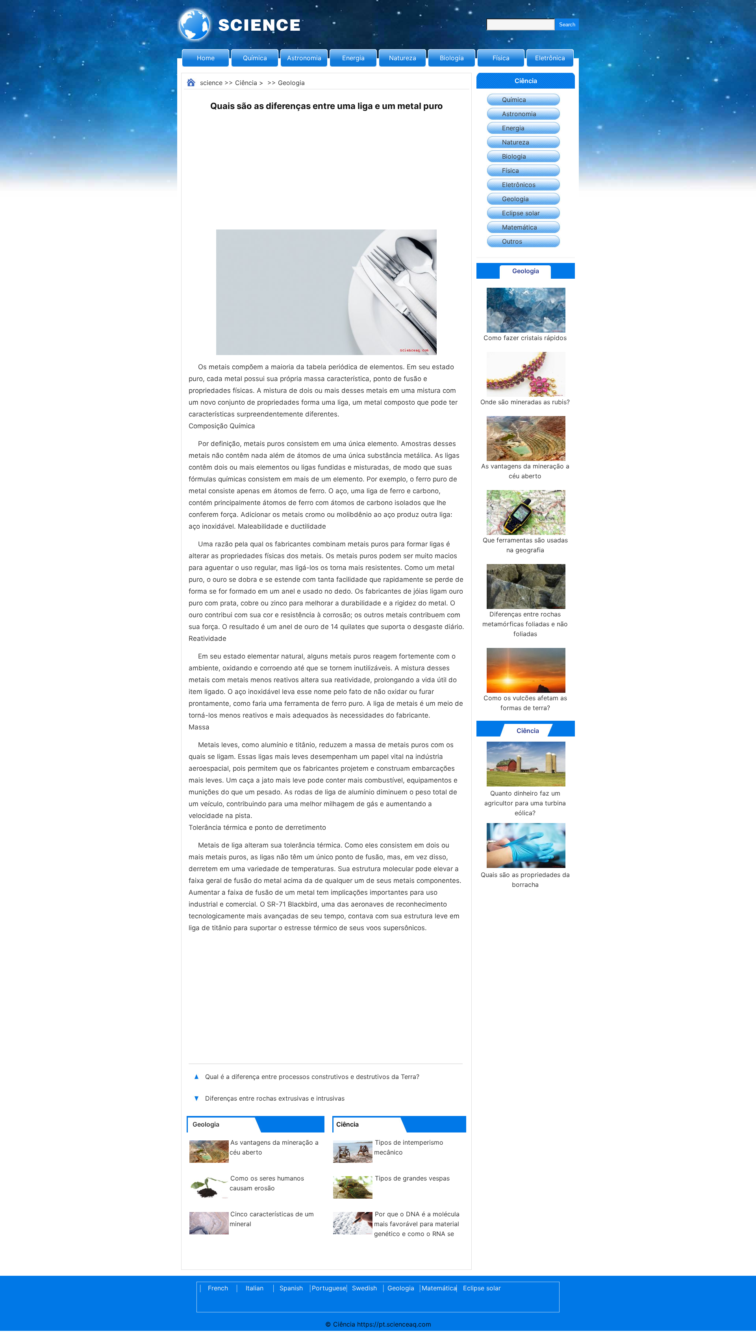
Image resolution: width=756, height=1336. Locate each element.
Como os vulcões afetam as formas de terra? (525, 703)
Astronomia (304, 58)
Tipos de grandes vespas (412, 1178)
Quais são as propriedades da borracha (525, 879)
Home (206, 58)
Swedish (364, 1288)
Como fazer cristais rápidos (525, 338)
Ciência (246, 83)
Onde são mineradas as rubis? (525, 402)
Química (255, 58)
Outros (512, 241)
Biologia (452, 58)
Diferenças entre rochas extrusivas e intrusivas (275, 1098)
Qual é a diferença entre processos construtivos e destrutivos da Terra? (313, 1077)
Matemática (519, 227)
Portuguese (327, 1288)
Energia (353, 58)
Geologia (291, 83)
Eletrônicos (519, 185)
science (211, 83)
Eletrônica (550, 58)
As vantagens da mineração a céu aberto (525, 471)
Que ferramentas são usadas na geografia (525, 545)
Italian (254, 1288)
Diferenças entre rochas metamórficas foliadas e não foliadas (525, 624)
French (218, 1288)
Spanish (291, 1288)
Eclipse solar (521, 213)
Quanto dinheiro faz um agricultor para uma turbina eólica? (525, 803)
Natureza (402, 58)
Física (501, 58)
